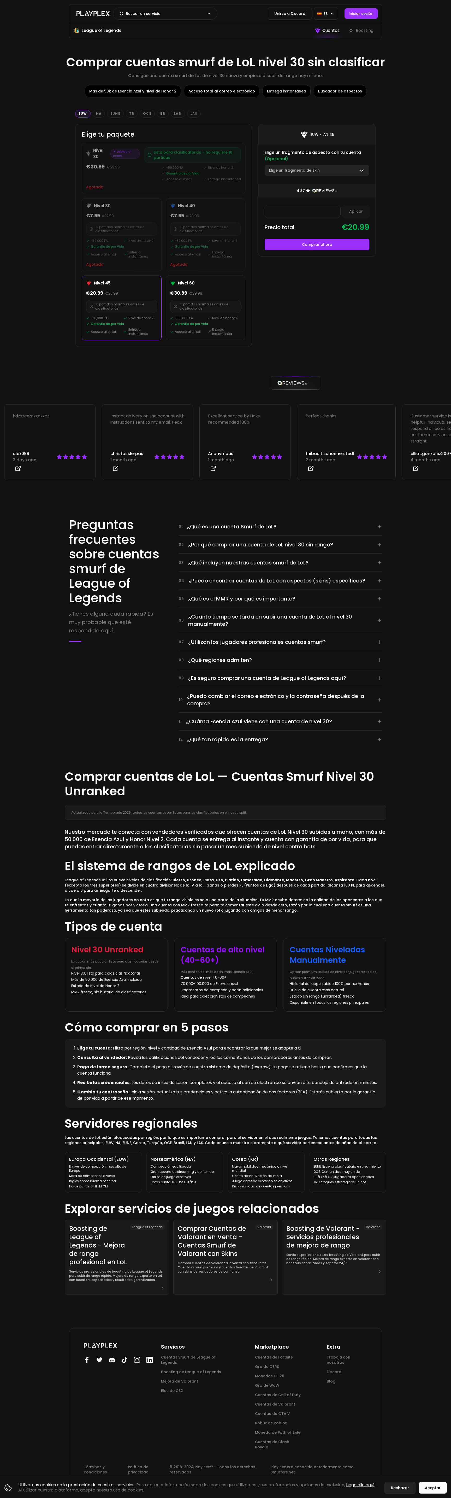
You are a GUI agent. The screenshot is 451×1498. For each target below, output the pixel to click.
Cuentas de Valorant (275, 1404)
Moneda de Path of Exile (277, 1432)
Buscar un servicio (143, 13)
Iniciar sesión (361, 13)
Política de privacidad (138, 1469)
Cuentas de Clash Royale (272, 1444)
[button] (317, 170)
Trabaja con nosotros (338, 1360)
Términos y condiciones (95, 1469)
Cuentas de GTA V (272, 1413)
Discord (334, 1371)
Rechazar (400, 1487)
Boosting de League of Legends (191, 1371)
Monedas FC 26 (269, 1376)
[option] (327, 30)
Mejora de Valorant (179, 1381)
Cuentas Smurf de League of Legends (188, 1360)
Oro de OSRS (267, 1366)
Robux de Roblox (271, 1423)
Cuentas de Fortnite (274, 1357)
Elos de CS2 (172, 1390)
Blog (331, 1381)
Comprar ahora (317, 244)
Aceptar (433, 1487)
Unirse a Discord (289, 13)
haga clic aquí (360, 1485)
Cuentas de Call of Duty (278, 1394)
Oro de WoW (267, 1385)
